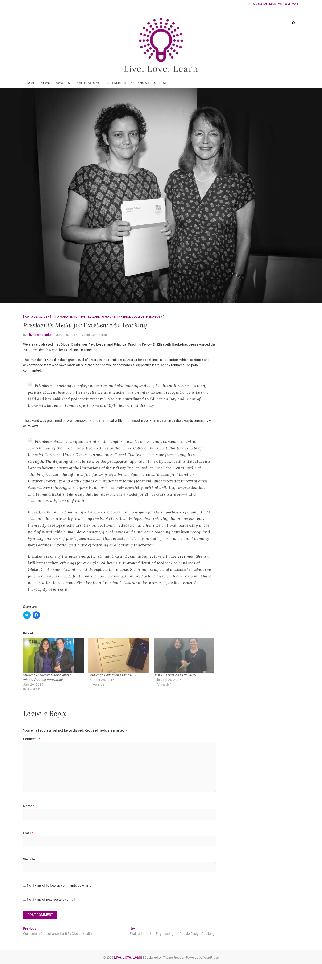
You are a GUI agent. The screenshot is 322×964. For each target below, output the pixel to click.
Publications (88, 82)
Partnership (117, 82)
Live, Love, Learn (161, 69)
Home (30, 82)
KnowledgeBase (152, 82)
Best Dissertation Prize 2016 (175, 675)
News (45, 82)
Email (28, 833)
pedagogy (154, 316)
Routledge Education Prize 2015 (112, 675)
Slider (44, 316)
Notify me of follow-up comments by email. (59, 885)
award (62, 316)
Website (29, 859)
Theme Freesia (173, 957)
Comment (31, 739)
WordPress (211, 957)
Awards (63, 82)
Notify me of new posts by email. (51, 899)
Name (28, 806)
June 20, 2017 (66, 334)
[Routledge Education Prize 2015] (118, 655)
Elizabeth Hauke (39, 334)
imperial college (131, 316)
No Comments (96, 334)
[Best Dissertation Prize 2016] (184, 655)
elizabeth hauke (101, 316)
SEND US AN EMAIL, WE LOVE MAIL (274, 4)
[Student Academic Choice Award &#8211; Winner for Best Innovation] (53, 655)
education (78, 316)
